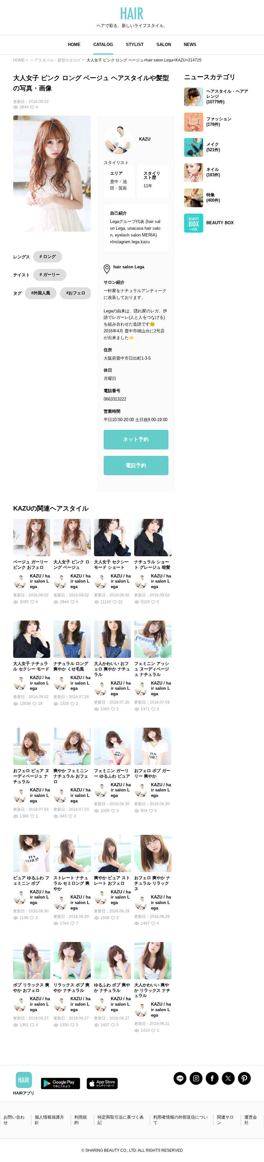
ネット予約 (136, 439)
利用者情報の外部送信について (180, 1120)
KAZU (144, 139)
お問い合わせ (14, 1120)
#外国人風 (40, 292)
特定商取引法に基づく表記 (121, 1120)
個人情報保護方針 (49, 1120)
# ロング (48, 256)
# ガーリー (50, 274)
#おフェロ (75, 292)
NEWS (190, 44)
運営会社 (250, 1120)
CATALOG (103, 44)
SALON (163, 44)
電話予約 (136, 465)
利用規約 (80, 1120)
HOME (74, 44)
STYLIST (135, 44)
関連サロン (225, 1120)
